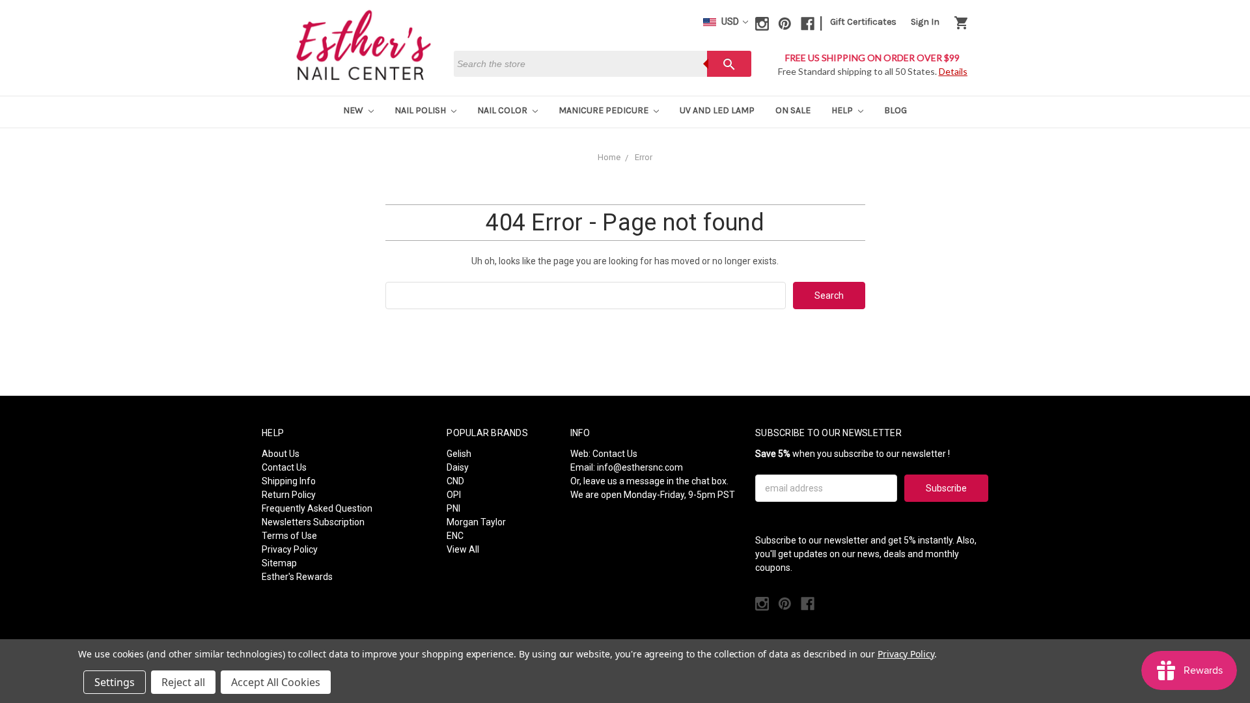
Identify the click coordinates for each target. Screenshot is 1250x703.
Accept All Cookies (275, 682)
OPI (454, 494)
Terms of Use (289, 536)
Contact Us (284, 467)
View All (463, 549)
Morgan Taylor (476, 522)
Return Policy (289, 494)
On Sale (793, 110)
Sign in (925, 21)
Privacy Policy (290, 549)
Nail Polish (421, 110)
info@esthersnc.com (640, 467)
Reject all (183, 682)
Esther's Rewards (297, 577)
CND (455, 481)
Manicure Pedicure (604, 110)
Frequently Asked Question (317, 508)
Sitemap (279, 563)
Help (843, 110)
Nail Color (503, 110)
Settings (114, 682)
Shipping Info (289, 481)
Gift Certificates (863, 21)
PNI (453, 508)
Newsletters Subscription (313, 522)
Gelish (459, 453)
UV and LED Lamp (717, 110)
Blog (895, 110)
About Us (280, 453)
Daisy (458, 467)
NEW (354, 110)
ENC (455, 536)
